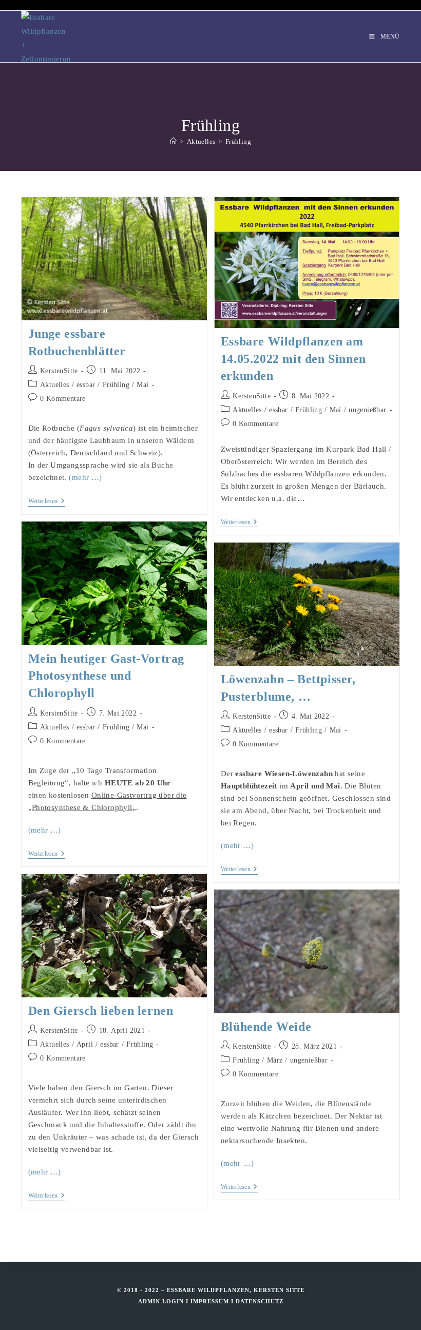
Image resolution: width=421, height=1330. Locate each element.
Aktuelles (54, 385)
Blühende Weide (266, 1026)
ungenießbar (367, 410)
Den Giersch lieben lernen (101, 1010)
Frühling (238, 141)
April (84, 1044)
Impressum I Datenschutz (236, 1301)
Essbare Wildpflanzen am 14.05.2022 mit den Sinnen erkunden (293, 358)
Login (173, 1301)
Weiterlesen (46, 501)
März (275, 1060)
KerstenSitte (59, 371)
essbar (85, 385)
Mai (142, 385)
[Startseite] (173, 141)
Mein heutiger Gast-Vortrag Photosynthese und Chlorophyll (106, 676)
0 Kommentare (63, 398)
